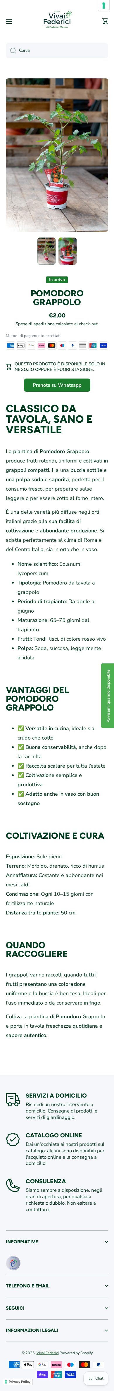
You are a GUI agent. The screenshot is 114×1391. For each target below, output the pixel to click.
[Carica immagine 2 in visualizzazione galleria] (67, 251)
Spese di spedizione (35, 324)
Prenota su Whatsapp (57, 385)
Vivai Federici (48, 1352)
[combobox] (57, 50)
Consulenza (46, 1181)
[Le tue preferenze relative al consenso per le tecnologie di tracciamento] (103, 5)
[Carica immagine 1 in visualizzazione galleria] (46, 251)
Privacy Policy (19, 1382)
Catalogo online (54, 1135)
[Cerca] (11, 50)
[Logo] (57, 21)
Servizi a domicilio (56, 1095)
